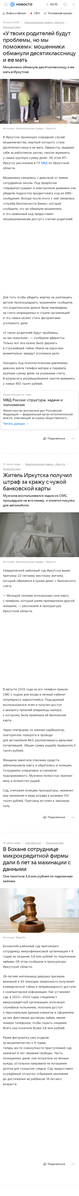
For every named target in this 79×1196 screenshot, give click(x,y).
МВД (44, 163)
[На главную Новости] (23, 4)
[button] (39, 102)
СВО (37, 13)
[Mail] (12, 4)
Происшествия (11, 27)
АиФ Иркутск (33, 842)
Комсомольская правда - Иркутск (44, 22)
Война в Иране (16, 13)
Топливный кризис (60, 13)
